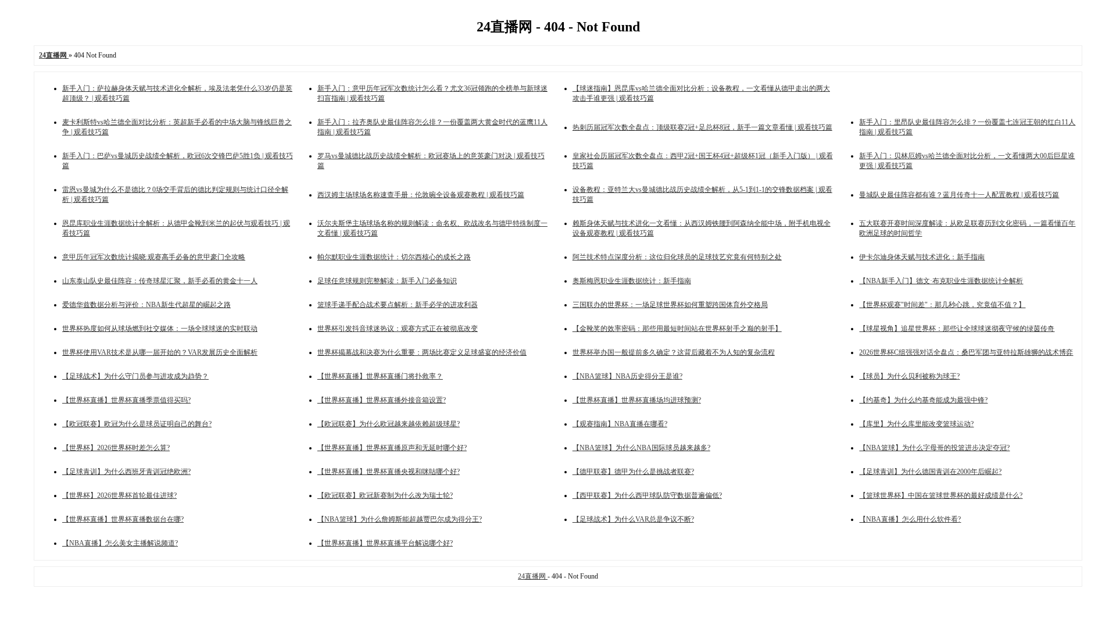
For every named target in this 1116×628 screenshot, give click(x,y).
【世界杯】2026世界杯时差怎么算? (116, 448)
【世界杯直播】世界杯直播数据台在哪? (123, 519)
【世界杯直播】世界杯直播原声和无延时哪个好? (392, 448)
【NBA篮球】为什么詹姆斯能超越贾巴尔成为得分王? (399, 519)
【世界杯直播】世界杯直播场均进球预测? (637, 400)
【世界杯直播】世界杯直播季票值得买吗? (126, 400)
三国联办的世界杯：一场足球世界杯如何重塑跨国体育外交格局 (670, 305)
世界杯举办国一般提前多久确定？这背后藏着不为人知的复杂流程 (674, 352)
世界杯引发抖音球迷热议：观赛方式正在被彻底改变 (397, 328)
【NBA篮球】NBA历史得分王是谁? (627, 376)
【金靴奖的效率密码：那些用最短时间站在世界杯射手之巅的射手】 (677, 328)
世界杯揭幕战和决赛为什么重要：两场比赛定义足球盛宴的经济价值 (422, 352)
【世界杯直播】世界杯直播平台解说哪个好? (385, 543)
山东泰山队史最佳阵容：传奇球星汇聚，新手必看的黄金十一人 (159, 281)
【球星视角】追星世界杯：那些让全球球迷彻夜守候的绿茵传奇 (956, 328)
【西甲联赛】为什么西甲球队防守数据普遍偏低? (647, 495)
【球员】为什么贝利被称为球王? (909, 376)
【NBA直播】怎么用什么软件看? (910, 519)
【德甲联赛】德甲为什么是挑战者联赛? (633, 472)
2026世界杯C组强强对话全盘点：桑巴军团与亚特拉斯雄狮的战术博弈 (966, 352)
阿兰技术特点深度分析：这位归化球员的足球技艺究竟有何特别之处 (677, 257)
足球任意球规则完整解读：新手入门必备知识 (387, 281)
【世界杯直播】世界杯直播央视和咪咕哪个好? (388, 472)
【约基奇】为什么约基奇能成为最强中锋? (923, 400)
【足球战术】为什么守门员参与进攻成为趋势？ (135, 376)
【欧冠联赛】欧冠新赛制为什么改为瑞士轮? (385, 495)
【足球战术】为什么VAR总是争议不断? (633, 519)
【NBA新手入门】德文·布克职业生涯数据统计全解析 (941, 281)
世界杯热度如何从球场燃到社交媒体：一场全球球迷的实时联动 (159, 328)
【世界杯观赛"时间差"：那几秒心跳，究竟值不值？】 (942, 305)
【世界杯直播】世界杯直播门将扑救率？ (380, 376)
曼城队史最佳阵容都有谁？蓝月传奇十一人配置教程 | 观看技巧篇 (959, 195)
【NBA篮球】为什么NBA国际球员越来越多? (641, 448)
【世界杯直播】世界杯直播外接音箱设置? (381, 400)
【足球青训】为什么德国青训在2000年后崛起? (930, 472)
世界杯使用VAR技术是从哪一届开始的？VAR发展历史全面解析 (159, 352)
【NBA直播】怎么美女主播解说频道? (120, 543)
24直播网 (533, 576)
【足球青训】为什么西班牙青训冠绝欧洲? (126, 472)
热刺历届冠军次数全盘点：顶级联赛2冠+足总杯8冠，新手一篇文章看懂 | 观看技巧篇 (702, 127)
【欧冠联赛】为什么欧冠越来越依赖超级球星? (388, 424)
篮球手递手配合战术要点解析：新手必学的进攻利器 (397, 305)
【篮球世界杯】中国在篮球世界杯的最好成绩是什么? (940, 495)
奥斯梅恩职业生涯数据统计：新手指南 (632, 281)
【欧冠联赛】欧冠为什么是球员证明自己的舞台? (137, 424)
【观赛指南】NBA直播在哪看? (620, 424)
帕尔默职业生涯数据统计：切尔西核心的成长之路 (394, 257)
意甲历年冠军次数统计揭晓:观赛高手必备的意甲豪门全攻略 (153, 257)
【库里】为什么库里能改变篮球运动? (916, 424)
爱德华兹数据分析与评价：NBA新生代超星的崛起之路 (146, 305)
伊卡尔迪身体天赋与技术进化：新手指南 (922, 257)
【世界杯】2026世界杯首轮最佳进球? (119, 495)
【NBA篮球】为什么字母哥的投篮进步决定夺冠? (934, 448)
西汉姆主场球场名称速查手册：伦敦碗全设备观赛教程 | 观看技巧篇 (420, 195)
